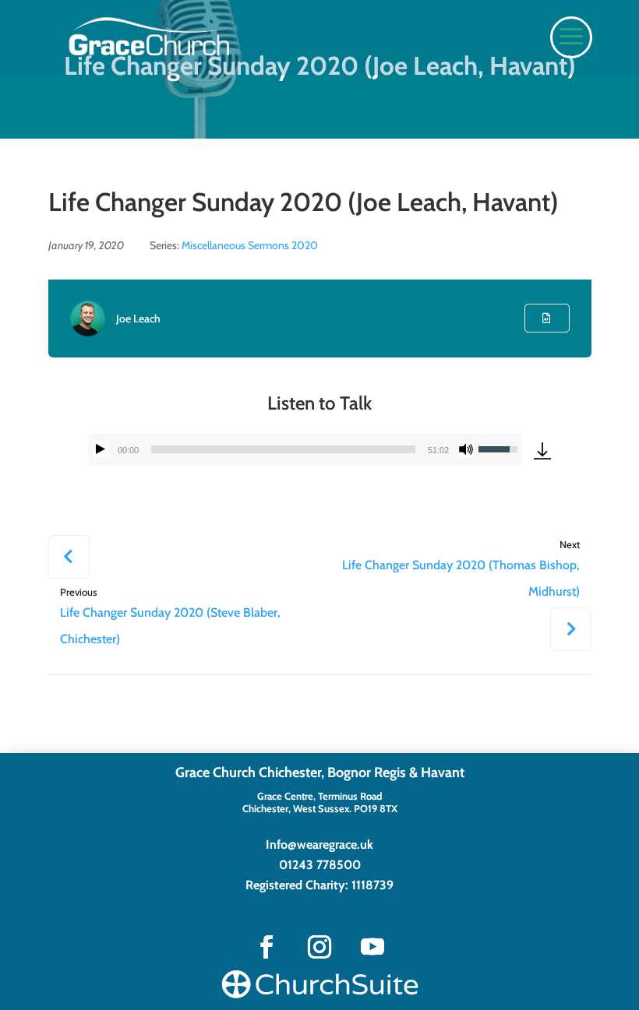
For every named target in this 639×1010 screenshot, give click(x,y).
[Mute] (466, 449)
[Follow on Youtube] (372, 947)
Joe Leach (138, 318)
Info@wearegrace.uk (319, 844)
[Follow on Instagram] (319, 947)
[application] (305, 449)
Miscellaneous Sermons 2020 (250, 245)
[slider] (283, 449)
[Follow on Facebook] (266, 947)
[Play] (100, 449)
